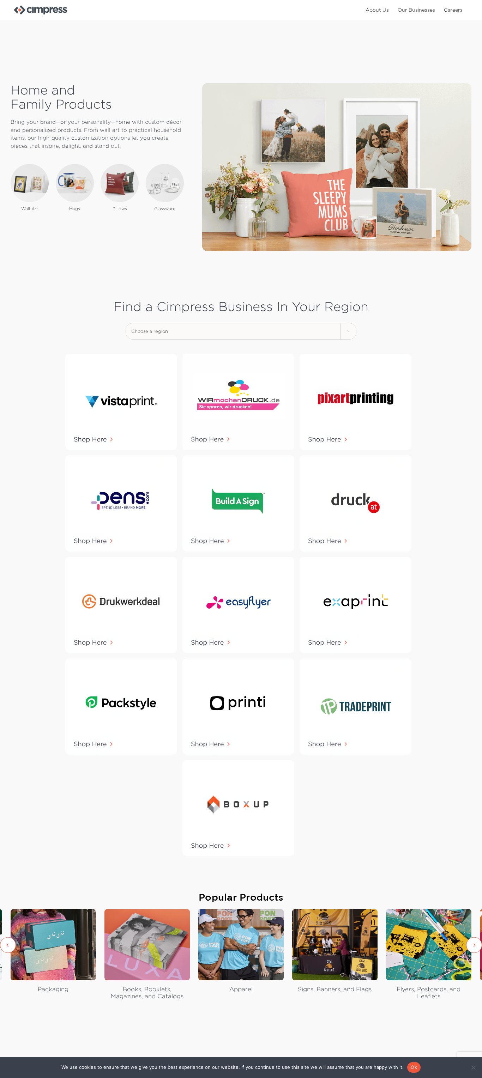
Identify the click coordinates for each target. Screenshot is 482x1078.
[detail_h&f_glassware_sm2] (165, 166)
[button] (8, 945)
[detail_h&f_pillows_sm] (120, 166)
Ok (414, 1067)
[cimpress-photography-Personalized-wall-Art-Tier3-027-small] (30, 166)
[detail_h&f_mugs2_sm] (75, 166)
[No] (473, 1067)
